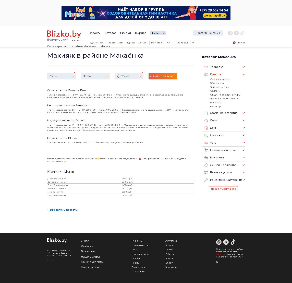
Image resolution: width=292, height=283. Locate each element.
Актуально (171, 240)
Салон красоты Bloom (62, 138)
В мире (169, 258)
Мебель (156, 33)
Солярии (215, 90)
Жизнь (135, 262)
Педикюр (215, 106)
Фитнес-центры (219, 87)
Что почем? (138, 271)
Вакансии (88, 251)
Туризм (131, 42)
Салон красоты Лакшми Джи (66, 90)
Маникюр (215, 102)
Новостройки (90, 267)
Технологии (138, 267)
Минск (169, 245)
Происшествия (140, 254)
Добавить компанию (208, 32)
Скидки (125, 33)
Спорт (169, 262)
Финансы (137, 240)
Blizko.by (220, 254)
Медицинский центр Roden (65, 120)
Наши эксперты (92, 262)
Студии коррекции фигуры (225, 94)
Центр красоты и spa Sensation (67, 105)
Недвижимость (96, 42)
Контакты (52, 260)
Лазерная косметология (224, 98)
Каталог (110, 33)
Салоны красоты (57, 46)
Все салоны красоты (64, 209)
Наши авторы (90, 256)
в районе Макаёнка (84, 46)
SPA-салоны (217, 83)
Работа (111, 42)
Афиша (142, 42)
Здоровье (171, 267)
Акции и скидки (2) (161, 76)
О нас (85, 241)
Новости (95, 33)
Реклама (87, 246)
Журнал (140, 33)
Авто (121, 42)
